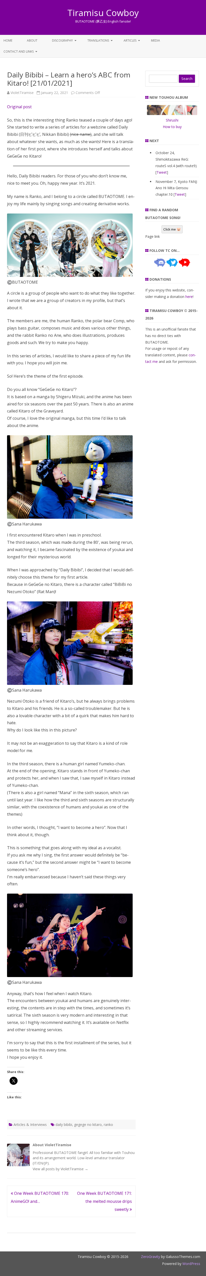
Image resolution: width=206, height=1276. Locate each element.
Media (155, 40)
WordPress (190, 1263)
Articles (130, 40)
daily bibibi (64, 1124)
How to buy (172, 126)
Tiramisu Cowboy (103, 12)
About (32, 40)
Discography (62, 40)
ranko (108, 1124)
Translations (98, 40)
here (189, 296)
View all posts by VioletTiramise (60, 1168)
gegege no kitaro (88, 1124)
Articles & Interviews (30, 1124)
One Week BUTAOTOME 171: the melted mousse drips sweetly (104, 1201)
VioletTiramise (22, 92)
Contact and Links (19, 51)
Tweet (162, 172)
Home (8, 40)
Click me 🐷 (172, 229)
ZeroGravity (150, 1256)
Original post (19, 107)
